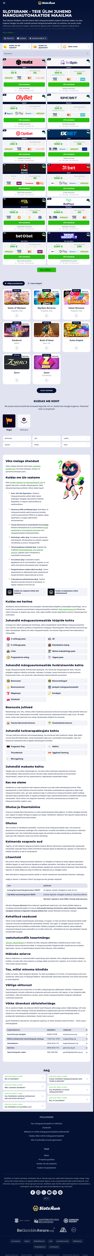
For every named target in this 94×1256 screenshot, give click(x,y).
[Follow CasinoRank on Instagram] (38, 1192)
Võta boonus (24, 84)
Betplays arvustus (69, 226)
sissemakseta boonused (31, 530)
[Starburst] (17, 337)
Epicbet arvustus (68, 124)
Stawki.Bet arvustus (24, 226)
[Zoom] (47, 369)
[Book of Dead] (47, 337)
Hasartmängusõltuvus (52, 1255)
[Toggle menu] (4, 3)
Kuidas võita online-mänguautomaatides (46, 1136)
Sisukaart (85, 1255)
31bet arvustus (69, 192)
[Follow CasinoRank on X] (43, 1192)
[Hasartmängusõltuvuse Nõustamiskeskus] (46, 1220)
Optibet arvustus (24, 158)
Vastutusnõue (39, 1255)
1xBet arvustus (69, 158)
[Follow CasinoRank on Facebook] (32, 1192)
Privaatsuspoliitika (47, 1159)
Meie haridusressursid (67, 609)
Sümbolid (46, 1127)
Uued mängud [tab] (36, 283)
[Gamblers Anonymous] (63, 1230)
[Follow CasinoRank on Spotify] (55, 1192)
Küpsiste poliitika (26, 1255)
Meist (46, 1155)
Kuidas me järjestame (46, 1167)
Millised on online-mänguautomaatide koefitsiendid (46, 1131)
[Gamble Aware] (36, 1230)
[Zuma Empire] (76, 337)
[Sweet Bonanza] (76, 304)
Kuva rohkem (45, 270)
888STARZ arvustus (24, 192)
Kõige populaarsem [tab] (15, 283)
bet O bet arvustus (24, 260)
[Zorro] (17, 369)
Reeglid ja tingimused (11, 1255)
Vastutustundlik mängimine (71, 1255)
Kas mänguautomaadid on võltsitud (46, 1123)
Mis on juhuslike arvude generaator (46, 1140)
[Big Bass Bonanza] (47, 304)
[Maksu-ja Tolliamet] (22, 1220)
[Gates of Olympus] (17, 304)
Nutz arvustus (24, 88)
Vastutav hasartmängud (15, 943)
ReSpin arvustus (69, 88)
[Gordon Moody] (71, 1220)
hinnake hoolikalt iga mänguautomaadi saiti (26, 482)
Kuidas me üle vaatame (47, 1163)
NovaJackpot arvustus (69, 260)
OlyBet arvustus (24, 124)
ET (45, 1198)
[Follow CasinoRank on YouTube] (49, 1192)
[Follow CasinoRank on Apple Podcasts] (60, 1192)
